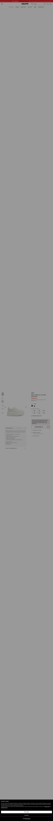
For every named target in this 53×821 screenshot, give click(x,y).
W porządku (26, 811)
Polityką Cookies (47, 806)
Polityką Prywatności (4, 807)
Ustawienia (26, 815)
